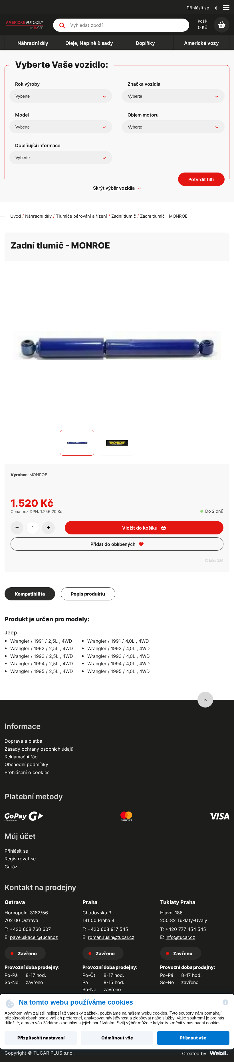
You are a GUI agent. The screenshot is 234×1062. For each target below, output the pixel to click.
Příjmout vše (193, 1038)
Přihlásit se (198, 8)
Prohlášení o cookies (27, 772)
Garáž (11, 866)
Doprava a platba (23, 741)
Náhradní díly (32, 43)
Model (22, 114)
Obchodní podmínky (26, 764)
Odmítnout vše (117, 1038)
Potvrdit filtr (201, 179)
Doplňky (145, 43)
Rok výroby (27, 84)
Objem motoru (143, 114)
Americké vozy (201, 43)
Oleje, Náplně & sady (89, 43)
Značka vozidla (144, 84)
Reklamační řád (21, 757)
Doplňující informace (37, 145)
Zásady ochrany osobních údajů (39, 749)
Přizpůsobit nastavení (40, 1038)
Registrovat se (20, 858)
